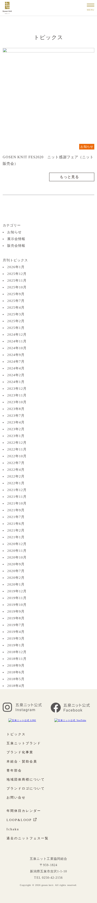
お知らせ (86, 146)
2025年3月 (16, 314)
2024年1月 (16, 382)
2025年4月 (16, 307)
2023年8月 (16, 409)
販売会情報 (16, 245)
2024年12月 (17, 334)
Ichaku (13, 829)
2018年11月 (17, 659)
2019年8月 (16, 618)
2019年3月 (16, 638)
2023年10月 (17, 402)
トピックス (16, 734)
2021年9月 (16, 510)
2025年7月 (16, 301)
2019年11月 (17, 598)
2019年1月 (16, 645)
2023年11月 (17, 395)
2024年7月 (16, 361)
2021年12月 (17, 490)
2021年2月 (16, 530)
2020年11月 (17, 550)
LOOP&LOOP (19, 820)
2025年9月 (16, 294)
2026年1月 (16, 267)
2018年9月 (16, 665)
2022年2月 (16, 476)
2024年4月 (16, 368)
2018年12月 (17, 652)
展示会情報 (16, 239)
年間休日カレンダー (24, 810)
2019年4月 (16, 632)
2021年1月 (16, 537)
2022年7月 (16, 463)
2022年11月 (17, 449)
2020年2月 (16, 577)
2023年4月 (16, 422)
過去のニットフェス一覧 (28, 838)
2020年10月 (17, 557)
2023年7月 (16, 415)
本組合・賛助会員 (22, 761)
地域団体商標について (26, 779)
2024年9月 (16, 355)
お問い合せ (16, 797)
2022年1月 (16, 483)
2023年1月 (16, 436)
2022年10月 (17, 456)
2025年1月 (16, 328)
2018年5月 (16, 679)
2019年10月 (17, 605)
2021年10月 (17, 503)
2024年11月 (17, 341)
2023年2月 (16, 429)
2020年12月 (17, 544)
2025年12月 (17, 274)
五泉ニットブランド (24, 743)
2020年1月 (16, 584)
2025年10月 (17, 287)
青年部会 (14, 770)
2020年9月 (16, 564)
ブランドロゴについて (26, 788)
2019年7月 (16, 625)
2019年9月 (16, 611)
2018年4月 (16, 686)
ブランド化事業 (20, 752)
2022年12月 (17, 442)
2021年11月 (17, 496)
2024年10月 (17, 348)
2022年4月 (16, 469)
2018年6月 (16, 672)
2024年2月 (16, 375)
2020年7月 (16, 571)
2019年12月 (17, 591)
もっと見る (69, 177)
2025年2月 (16, 321)
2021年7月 (16, 517)
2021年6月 (16, 523)
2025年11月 (17, 280)
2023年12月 (17, 388)
